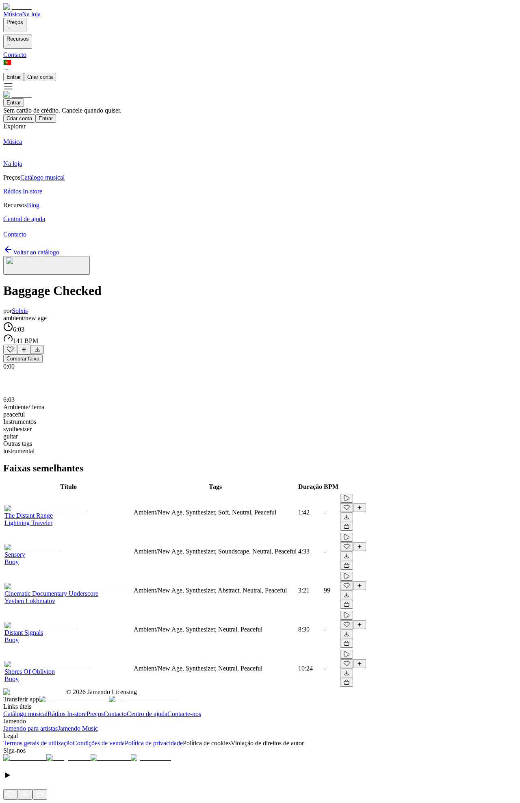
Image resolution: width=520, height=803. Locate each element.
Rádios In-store (67, 713)
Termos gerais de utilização (38, 743)
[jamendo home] (17, 6)
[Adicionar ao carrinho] (346, 526)
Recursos (17, 39)
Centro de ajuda (147, 713)
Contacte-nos (184, 713)
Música (12, 14)
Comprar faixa (22, 359)
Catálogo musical (25, 713)
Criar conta (40, 77)
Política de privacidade (154, 743)
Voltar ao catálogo (36, 252)
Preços (14, 22)
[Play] (46, 265)
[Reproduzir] (346, 498)
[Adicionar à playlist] (24, 349)
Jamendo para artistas (30, 728)
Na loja (31, 14)
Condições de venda (99, 743)
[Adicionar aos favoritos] (10, 349)
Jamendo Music (78, 728)
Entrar (13, 77)
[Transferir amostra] (37, 349)
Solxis (20, 310)
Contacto (14, 54)
